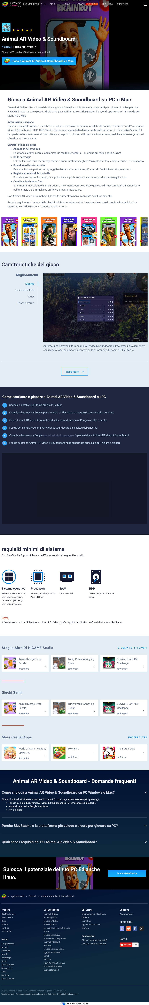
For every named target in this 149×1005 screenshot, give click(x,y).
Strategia (5, 975)
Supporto (122, 4)
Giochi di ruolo (7, 964)
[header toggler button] (145, 4)
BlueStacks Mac (8, 914)
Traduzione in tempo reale (55, 938)
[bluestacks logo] (11, 4)
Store (87, 4)
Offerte (4, 924)
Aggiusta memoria (52, 952)
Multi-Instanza (50, 924)
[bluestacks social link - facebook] (135, 928)
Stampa (85, 928)
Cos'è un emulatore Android (94, 944)
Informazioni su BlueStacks (94, 914)
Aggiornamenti (126, 914)
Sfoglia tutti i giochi (132, 648)
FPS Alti (47, 959)
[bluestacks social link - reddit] (128, 928)
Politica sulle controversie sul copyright (31, 994)
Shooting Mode (50, 917)
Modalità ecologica (52, 935)
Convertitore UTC (51, 970)
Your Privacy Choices (77, 1003)
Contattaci (86, 921)
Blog (68, 4)
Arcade (4, 954)
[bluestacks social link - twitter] (141, 928)
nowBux (5, 928)
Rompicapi (6, 957)
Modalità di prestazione (54, 949)
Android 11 (6, 931)
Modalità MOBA (51, 921)
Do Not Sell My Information (68, 994)
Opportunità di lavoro (91, 924)
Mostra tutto (137, 737)
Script (46, 956)
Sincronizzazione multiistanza (57, 928)
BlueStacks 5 (7, 917)
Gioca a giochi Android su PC (94, 940)
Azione (4, 947)
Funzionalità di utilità (53, 966)
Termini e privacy (8, 994)
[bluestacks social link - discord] (122, 928)
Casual (7, 47)
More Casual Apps (17, 737)
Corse (4, 961)
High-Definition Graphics (54, 963)
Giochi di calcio (7, 978)
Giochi (53, 4)
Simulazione (6, 968)
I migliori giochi (7, 944)
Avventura (5, 950)
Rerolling (47, 945)
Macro (46, 931)
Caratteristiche (32, 4)
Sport (3, 971)
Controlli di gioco (51, 914)
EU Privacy (52, 994)
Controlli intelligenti (52, 942)
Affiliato (107, 4)
